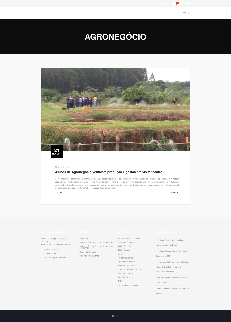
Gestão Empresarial (87, 251)
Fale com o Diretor (125, 273)
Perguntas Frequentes (127, 242)
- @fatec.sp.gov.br (125, 257)
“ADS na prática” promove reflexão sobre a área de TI (171, 280)
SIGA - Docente (124, 246)
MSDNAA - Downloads (127, 265)
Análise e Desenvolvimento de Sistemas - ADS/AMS (96, 247)
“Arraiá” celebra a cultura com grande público (172, 291)
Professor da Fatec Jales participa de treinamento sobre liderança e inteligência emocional (172, 267)
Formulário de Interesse (128, 285)
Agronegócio (63, 167)
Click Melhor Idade (125, 277)
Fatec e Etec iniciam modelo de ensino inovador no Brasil (170, 242)
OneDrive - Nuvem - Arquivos (130, 269)
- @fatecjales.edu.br (126, 261)
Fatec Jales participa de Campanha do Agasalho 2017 (172, 253)
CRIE (120, 281)
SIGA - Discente (124, 250)
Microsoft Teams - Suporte (129, 238)
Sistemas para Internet (89, 255)
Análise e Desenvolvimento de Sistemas (96, 242)
